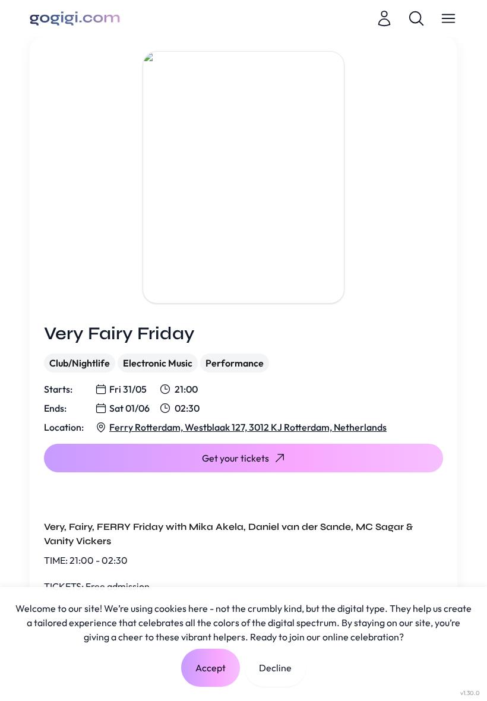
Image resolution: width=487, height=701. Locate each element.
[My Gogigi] (384, 18)
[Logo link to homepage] (75, 18)
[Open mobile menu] (448, 18)
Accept (210, 668)
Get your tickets (235, 458)
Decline (275, 668)
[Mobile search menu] (416, 18)
